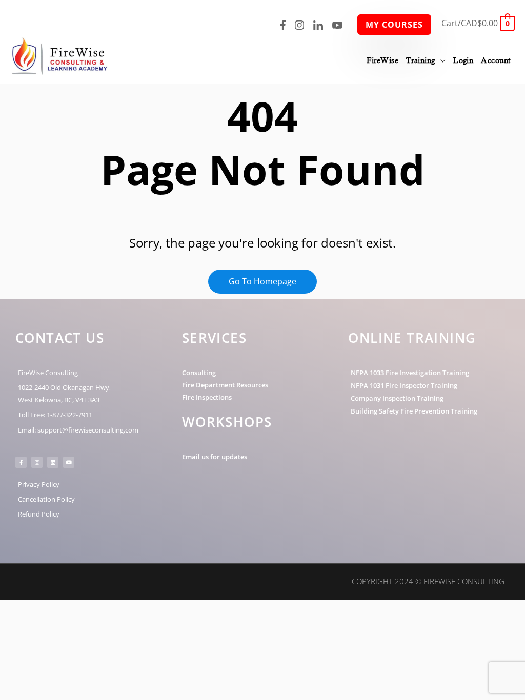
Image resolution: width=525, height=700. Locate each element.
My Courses (394, 24)
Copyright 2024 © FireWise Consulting (428, 581)
